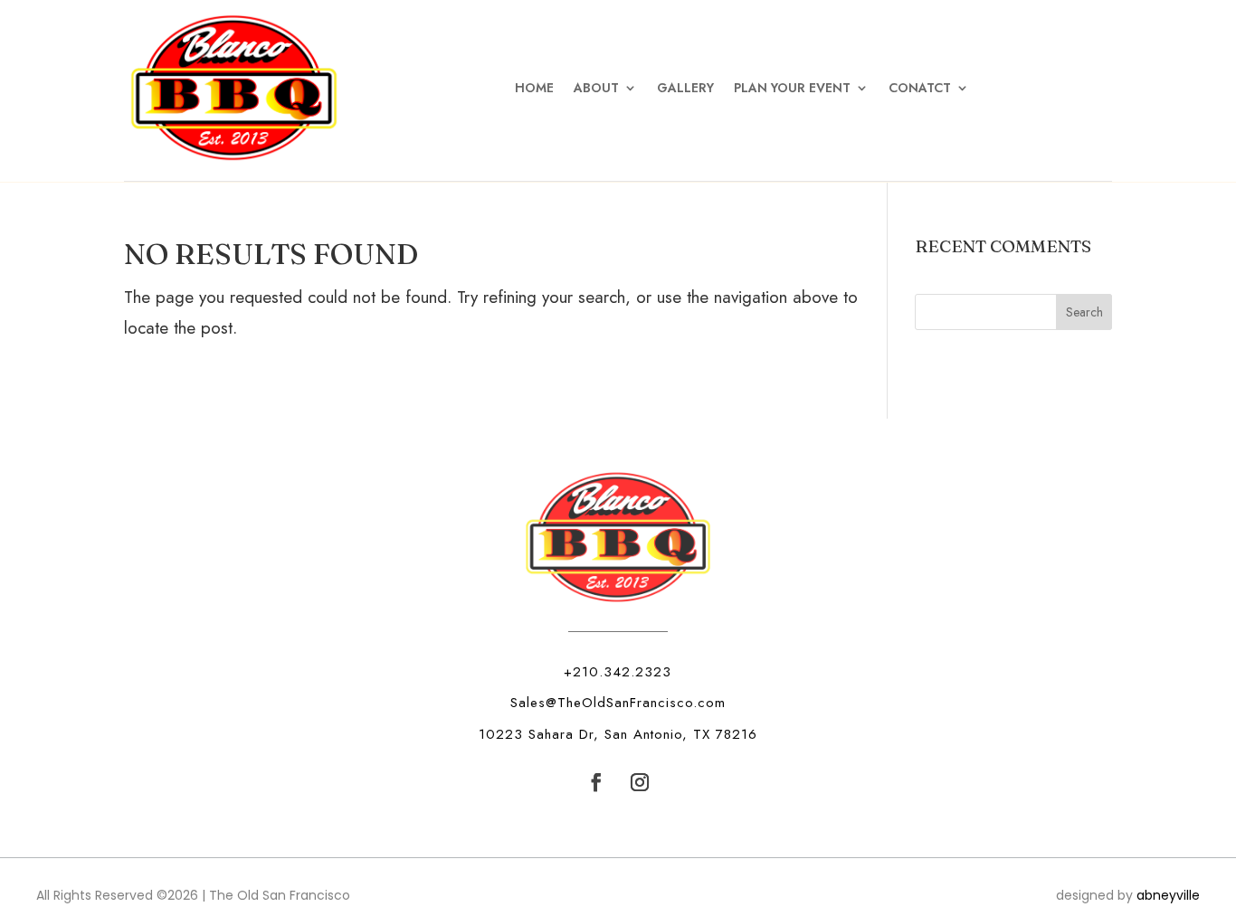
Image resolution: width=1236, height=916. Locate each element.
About (596, 88)
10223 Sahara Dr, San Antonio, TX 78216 (618, 734)
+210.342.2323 (617, 672)
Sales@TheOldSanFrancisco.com (618, 703)
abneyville (1168, 895)
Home (534, 88)
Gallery (685, 88)
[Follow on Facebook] (596, 782)
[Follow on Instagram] (640, 782)
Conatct (920, 88)
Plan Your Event (792, 88)
